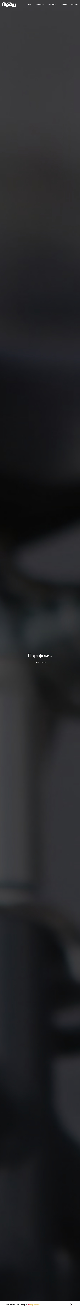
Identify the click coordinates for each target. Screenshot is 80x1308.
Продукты (52, 4)
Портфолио (40, 4)
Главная (28, 4)
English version (35, 1305)
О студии (63, 4)
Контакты (74, 4)
